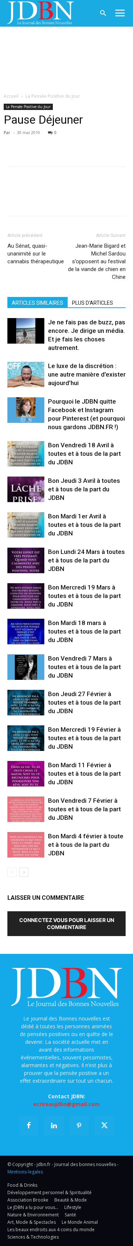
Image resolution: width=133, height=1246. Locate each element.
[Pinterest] (48, 143)
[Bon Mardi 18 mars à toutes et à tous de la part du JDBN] (25, 631)
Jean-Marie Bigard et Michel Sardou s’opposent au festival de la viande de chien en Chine (97, 261)
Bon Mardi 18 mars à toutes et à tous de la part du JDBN (84, 631)
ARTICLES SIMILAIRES (37, 303)
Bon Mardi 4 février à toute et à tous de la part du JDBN (85, 844)
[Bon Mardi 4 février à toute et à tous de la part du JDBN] (25, 845)
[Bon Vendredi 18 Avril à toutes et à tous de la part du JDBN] (25, 454)
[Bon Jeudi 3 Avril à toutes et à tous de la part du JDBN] (25, 489)
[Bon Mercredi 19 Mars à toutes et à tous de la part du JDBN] (25, 596)
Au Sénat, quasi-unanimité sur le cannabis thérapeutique (35, 254)
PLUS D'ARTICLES (92, 303)
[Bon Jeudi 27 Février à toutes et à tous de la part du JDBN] (25, 702)
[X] (31, 143)
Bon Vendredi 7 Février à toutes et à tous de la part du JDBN (84, 809)
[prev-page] (12, 872)
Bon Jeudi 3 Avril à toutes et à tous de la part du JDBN (84, 489)
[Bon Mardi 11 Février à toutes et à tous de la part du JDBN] (25, 773)
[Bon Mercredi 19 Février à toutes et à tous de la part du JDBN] (25, 738)
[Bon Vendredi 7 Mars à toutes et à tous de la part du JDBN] (25, 667)
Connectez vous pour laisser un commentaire (66, 923)
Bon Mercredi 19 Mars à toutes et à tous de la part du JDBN (84, 596)
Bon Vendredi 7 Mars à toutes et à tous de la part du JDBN (84, 667)
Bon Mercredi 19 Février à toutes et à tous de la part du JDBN (84, 738)
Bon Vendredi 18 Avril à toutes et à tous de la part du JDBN (84, 453)
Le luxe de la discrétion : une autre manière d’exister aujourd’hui (87, 374)
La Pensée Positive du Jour (52, 96)
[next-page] (23, 872)
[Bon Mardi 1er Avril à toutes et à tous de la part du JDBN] (25, 525)
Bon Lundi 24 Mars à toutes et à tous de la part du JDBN (86, 560)
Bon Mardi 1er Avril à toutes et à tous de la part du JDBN (84, 524)
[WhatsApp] (65, 143)
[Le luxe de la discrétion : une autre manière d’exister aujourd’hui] (25, 374)
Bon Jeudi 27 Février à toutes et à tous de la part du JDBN (84, 702)
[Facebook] (14, 143)
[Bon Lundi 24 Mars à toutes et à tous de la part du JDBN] (25, 560)
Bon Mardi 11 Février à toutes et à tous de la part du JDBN (84, 773)
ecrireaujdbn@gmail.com (66, 1104)
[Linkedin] (82, 143)
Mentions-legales (25, 1172)
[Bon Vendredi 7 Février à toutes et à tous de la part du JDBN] (25, 809)
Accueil (11, 96)
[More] (100, 143)
